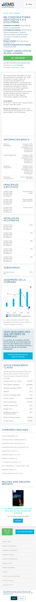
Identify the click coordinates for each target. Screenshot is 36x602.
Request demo (8, 554)
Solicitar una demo (24, 531)
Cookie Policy (7, 585)
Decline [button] (22, 598)
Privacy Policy (8, 580)
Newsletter (7, 563)
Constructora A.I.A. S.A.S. (11, 454)
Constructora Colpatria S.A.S (13, 443)
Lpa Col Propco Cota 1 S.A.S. (12, 473)
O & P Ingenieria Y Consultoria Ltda (15, 466)
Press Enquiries (8, 567)
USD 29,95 (19, 58)
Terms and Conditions (11, 576)
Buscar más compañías (11, 13)
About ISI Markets (9, 546)
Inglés (14, 65)
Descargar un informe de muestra (13, 67)
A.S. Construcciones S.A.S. (11, 462)
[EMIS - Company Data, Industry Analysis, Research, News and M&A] (8, 5)
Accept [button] (14, 598)
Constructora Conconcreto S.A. (14, 440)
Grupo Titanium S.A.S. (9, 458)
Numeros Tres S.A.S (9, 469)
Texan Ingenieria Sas (10, 436)
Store (4, 572)
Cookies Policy (8, 594)
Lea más (18, 520)
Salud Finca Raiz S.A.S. (10, 451)
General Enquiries (9, 550)
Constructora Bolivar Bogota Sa (15, 447)
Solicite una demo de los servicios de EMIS (18, 356)
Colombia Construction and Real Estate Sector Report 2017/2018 (18, 511)
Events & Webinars (9, 559)
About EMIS (6, 541)
